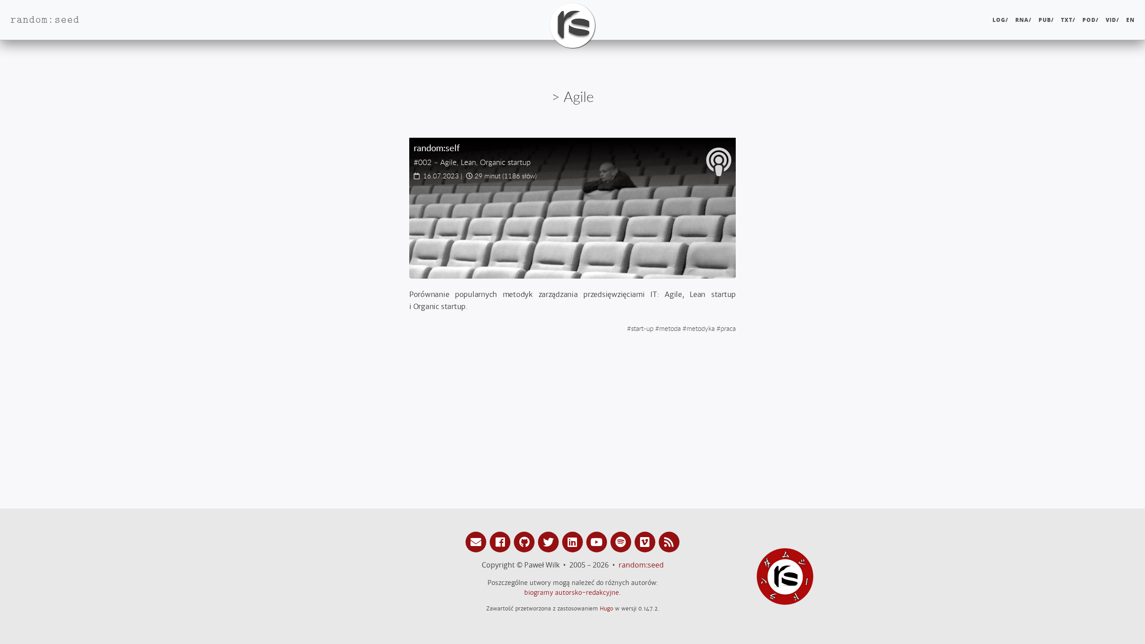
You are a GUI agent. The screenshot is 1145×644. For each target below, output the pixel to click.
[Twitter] (550, 541)
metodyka (701, 328)
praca (728, 328)
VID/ (1112, 20)
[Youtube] (598, 541)
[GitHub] (525, 541)
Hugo (606, 608)
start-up (642, 328)
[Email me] (477, 541)
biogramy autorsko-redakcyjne (571, 593)
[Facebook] (501, 541)
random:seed (641, 565)
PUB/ (1046, 20)
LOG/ (1000, 20)
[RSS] (669, 541)
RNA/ (1023, 20)
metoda (670, 328)
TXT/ (1068, 20)
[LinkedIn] (574, 541)
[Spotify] (622, 541)
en (1130, 20)
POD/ (1090, 20)
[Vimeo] (646, 541)
